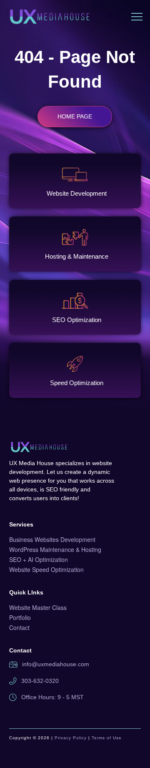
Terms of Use (107, 737)
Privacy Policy (71, 737)
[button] (136, 17)
